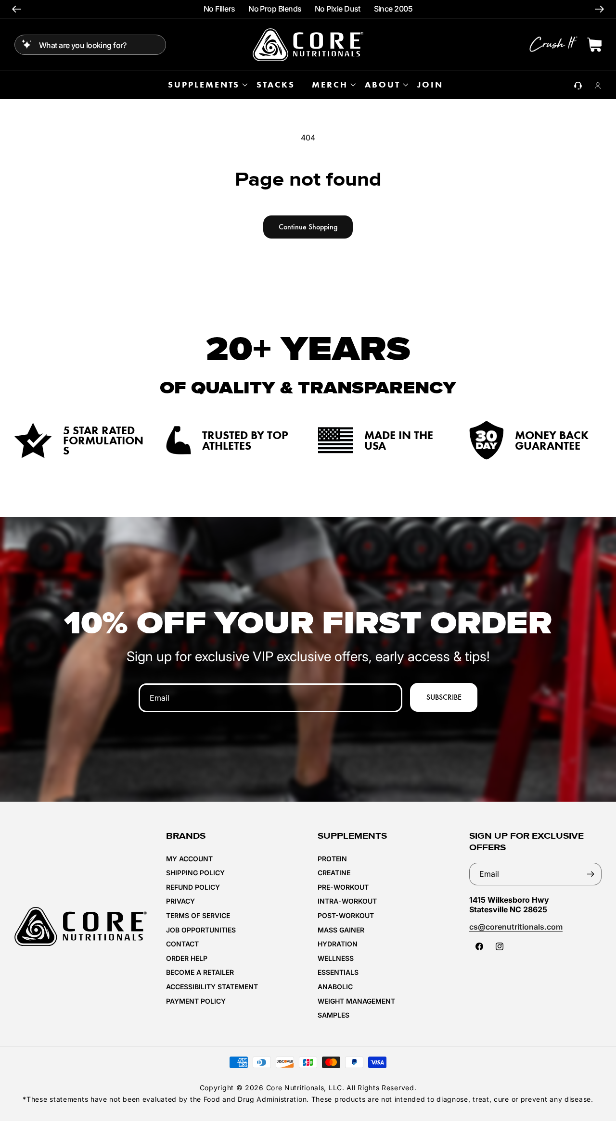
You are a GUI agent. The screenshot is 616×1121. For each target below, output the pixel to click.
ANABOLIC (335, 986)
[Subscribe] (590, 874)
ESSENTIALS (338, 972)
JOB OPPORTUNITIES (201, 930)
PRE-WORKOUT (343, 887)
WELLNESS (336, 958)
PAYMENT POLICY (196, 1001)
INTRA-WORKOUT (347, 901)
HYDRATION (338, 944)
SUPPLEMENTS (204, 84)
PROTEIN (332, 859)
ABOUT (382, 84)
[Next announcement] (599, 9)
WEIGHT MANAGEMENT (356, 1001)
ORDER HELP (186, 958)
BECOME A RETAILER (200, 972)
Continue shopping (308, 227)
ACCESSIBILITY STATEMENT (212, 986)
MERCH (330, 84)
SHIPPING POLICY (195, 873)
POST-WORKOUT (346, 915)
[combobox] (90, 44)
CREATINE (334, 873)
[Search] (26, 44)
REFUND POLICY (193, 887)
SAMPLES (333, 1015)
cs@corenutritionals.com (516, 927)
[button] (206, 85)
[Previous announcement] (17, 9)
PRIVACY (180, 901)
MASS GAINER (341, 930)
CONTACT (182, 944)
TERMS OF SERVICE (198, 915)
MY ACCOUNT (189, 859)
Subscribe (444, 697)
